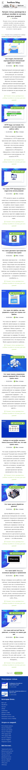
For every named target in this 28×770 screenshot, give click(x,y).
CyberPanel (4, 710)
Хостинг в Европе (6, 737)
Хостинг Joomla (6, 761)
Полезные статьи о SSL (8, 716)
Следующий (18, 673)
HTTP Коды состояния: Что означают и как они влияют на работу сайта (14, 127)
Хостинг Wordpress (7, 732)
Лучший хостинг (6, 755)
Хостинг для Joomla (7, 730)
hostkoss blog (13, 3)
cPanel (3, 708)
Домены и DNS (6, 712)
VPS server (4, 763)
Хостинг (4, 707)
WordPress (4, 704)
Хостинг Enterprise (7, 728)
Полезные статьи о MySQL (9, 718)
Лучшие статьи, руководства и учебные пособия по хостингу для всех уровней (14, 98)
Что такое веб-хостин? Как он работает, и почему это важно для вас (14, 632)
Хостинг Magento (6, 739)
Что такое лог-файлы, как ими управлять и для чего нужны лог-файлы (14, 312)
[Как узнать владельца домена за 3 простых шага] (5, 693)
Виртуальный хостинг (7, 751)
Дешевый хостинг (6, 757)
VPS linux (4, 765)
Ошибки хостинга (6, 714)
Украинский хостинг (7, 749)
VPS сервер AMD (6, 736)
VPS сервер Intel (6, 734)
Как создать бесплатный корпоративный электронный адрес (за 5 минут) (14, 61)
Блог (3, 35)
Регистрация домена (7, 726)
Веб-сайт (4, 703)
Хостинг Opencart (6, 759)
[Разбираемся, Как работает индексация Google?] (5, 685)
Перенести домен (6, 741)
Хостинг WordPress (7, 753)
